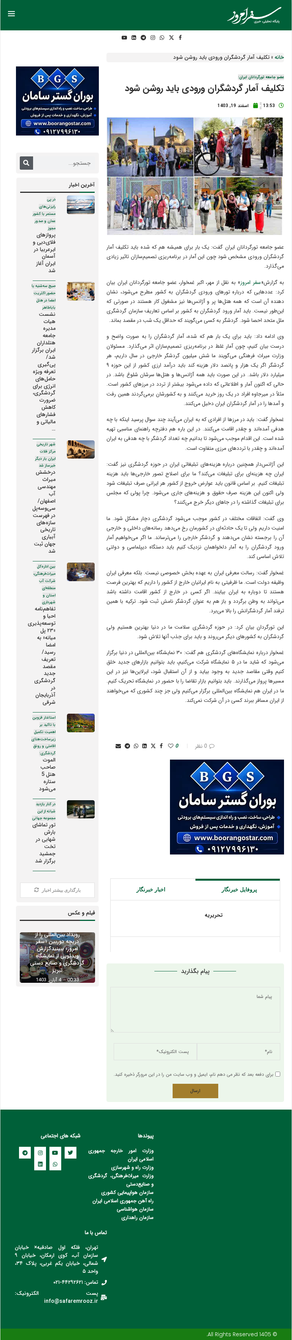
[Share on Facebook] (161, 746)
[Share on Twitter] (153, 746)
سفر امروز (250, 282)
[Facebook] (180, 37)
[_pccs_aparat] (113, 37)
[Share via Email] (118, 746)
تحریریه (214, 915)
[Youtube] (124, 37)
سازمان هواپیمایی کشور (129, 1193)
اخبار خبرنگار (150, 889)
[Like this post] (170, 746)
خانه (279, 57)
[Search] (26, 163)
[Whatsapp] (162, 37)
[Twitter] (171, 37)
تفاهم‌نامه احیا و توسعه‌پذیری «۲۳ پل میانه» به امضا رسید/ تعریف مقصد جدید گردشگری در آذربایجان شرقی (42, 635)
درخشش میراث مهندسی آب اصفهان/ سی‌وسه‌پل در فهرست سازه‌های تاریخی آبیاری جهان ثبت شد (44, 498)
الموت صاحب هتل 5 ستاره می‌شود (43, 754)
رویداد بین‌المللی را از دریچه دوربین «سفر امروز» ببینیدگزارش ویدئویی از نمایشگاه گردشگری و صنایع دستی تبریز (57, 952)
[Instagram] (153, 37)
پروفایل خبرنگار (239, 889)
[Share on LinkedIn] (144, 746)
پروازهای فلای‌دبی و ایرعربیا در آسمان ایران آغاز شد (44, 236)
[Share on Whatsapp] (136, 746)
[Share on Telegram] (127, 746)
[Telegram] (143, 37)
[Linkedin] (133, 37)
